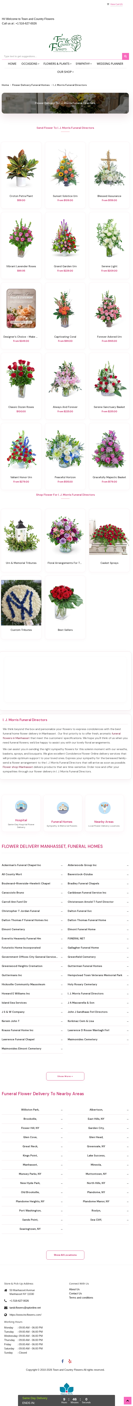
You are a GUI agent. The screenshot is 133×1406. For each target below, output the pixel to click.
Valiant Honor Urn (21, 477)
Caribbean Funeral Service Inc (87, 892)
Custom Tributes (21, 630)
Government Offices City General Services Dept (32, 957)
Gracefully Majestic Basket (109, 477)
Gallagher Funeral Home (83, 947)
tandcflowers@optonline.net (25, 1307)
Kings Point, (30, 1155)
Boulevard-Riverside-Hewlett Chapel (26, 883)
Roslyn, (96, 1210)
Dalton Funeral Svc (80, 911)
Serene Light (109, 266)
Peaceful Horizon (65, 477)
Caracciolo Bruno (13, 892)
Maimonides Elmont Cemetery (21, 1048)
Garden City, (96, 1128)
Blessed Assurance (109, 196)
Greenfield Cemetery (82, 957)
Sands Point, (30, 1220)
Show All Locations (65, 1254)
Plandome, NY (96, 1192)
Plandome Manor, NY (96, 1201)
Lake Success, (96, 1155)
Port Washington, (30, 1210)
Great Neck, (30, 1146)
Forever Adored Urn (109, 337)
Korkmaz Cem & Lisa (81, 1021)
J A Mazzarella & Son (81, 1002)
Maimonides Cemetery (82, 1039)
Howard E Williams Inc (16, 993)
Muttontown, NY (96, 1174)
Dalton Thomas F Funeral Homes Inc (25, 920)
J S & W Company (13, 1012)
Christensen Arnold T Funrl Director (91, 902)
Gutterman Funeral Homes (85, 966)
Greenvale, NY (96, 1146)
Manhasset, (30, 1164)
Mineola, (96, 1164)
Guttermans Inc (12, 975)
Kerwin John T (11, 1021)
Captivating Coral (65, 337)
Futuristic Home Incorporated (21, 947)
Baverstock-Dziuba (80, 874)
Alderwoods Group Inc (82, 865)
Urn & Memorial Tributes (21, 563)
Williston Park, (30, 1109)
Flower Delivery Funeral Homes (31, 85)
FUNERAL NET (76, 938)
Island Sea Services (14, 1002)
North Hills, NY (96, 1183)
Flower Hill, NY (30, 1128)
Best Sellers (65, 630)
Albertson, (96, 1109)
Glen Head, (96, 1137)
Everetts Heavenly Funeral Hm (21, 938)
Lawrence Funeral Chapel (18, 1039)
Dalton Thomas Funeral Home (87, 920)
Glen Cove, (30, 1137)
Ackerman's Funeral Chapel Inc (21, 865)
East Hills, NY (96, 1119)
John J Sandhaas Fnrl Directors (88, 1012)
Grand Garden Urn (65, 266)
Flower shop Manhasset (18, 767)
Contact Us (75, 1293)
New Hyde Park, (30, 1183)
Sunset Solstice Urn (65, 196)
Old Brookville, (30, 1192)
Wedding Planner (110, 64)
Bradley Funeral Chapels (83, 883)
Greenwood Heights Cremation (22, 966)
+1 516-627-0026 (26, 23)
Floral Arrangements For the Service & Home (65, 563)
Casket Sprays (109, 563)
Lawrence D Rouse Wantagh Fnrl (88, 1030)
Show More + (65, 1076)
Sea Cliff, (96, 1220)
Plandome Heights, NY (30, 1201)
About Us (74, 1289)
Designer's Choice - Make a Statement (21, 337)
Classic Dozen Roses (21, 407)
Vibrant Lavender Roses (21, 266)
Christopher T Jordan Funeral (21, 911)
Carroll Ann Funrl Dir (14, 902)
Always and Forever (65, 407)
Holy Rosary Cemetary (82, 984)
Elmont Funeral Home (82, 929)
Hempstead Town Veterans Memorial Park (95, 975)
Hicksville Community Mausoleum (23, 984)
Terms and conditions (81, 1297)
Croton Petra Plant (21, 196)
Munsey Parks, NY (30, 1174)
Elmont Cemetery (13, 929)
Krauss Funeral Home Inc (17, 1030)
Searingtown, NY (30, 1229)
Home (12, 64)
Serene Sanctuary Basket (109, 407)
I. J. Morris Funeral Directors (86, 993)
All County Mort (12, 874)
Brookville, (30, 1119)
